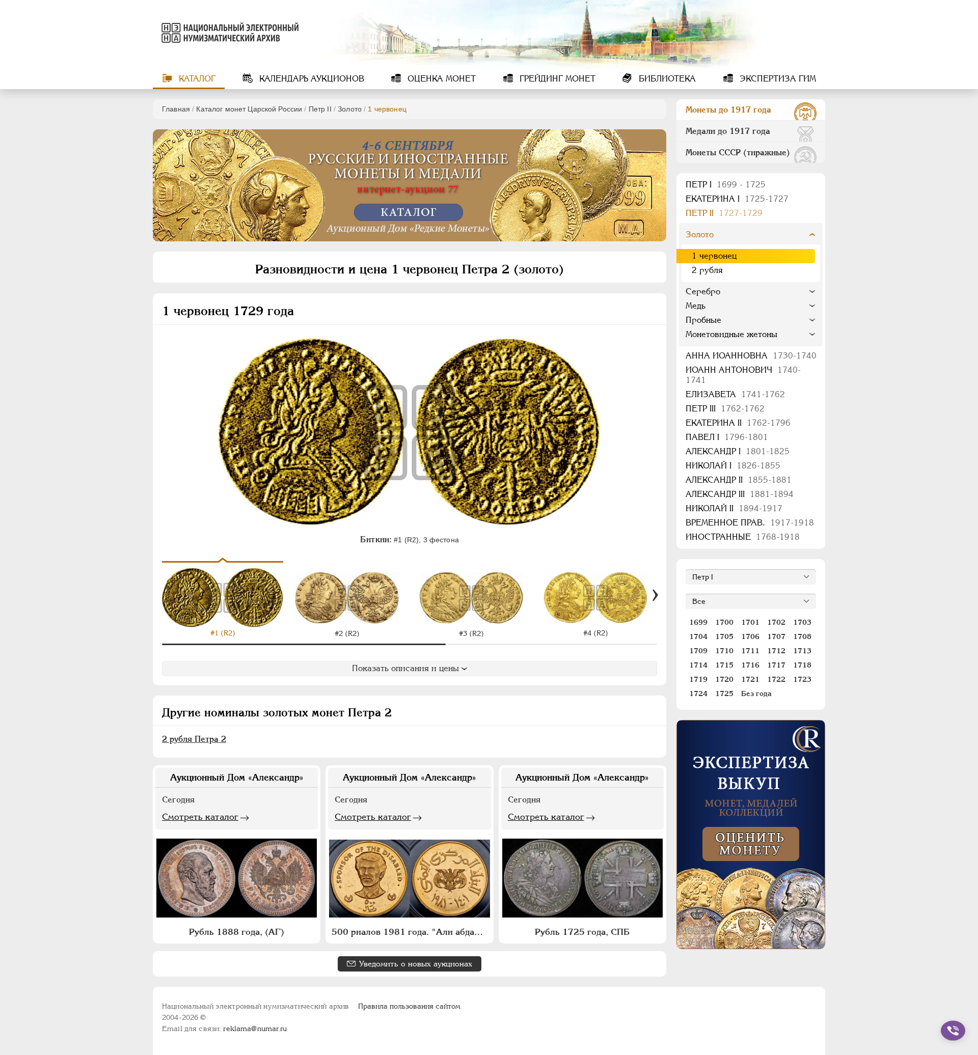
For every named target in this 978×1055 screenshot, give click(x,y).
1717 (776, 665)
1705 (724, 636)
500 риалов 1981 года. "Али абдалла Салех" (411, 932)
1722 (776, 679)
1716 (750, 665)
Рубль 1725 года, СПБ (582, 932)
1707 (776, 636)
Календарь (310, 79)
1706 (750, 636)
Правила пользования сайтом (409, 1006)
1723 (802, 679)
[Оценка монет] (750, 834)
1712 (776, 651)
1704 (698, 636)
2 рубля (707, 270)
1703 (802, 622)
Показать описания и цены (405, 668)
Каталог (195, 79)
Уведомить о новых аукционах (415, 963)
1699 (698, 622)
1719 (698, 679)
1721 (750, 679)
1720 (724, 679)
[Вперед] (655, 595)
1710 (724, 651)
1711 (750, 651)
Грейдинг (556, 79)
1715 (724, 665)
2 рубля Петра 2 (194, 739)
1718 (802, 665)
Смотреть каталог (200, 817)
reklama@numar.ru (255, 1028)
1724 (698, 693)
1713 (802, 651)
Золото (350, 109)
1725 (724, 693)
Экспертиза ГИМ (776, 79)
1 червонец (714, 256)
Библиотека (666, 79)
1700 (724, 622)
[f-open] (953, 1030)
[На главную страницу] (228, 32)
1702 (776, 622)
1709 (698, 651)
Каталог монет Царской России (249, 109)
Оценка (440, 79)
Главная (176, 109)
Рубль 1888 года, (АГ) (236, 932)
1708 (802, 636)
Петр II (320, 109)
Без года (756, 693)
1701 (750, 622)
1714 (698, 665)
